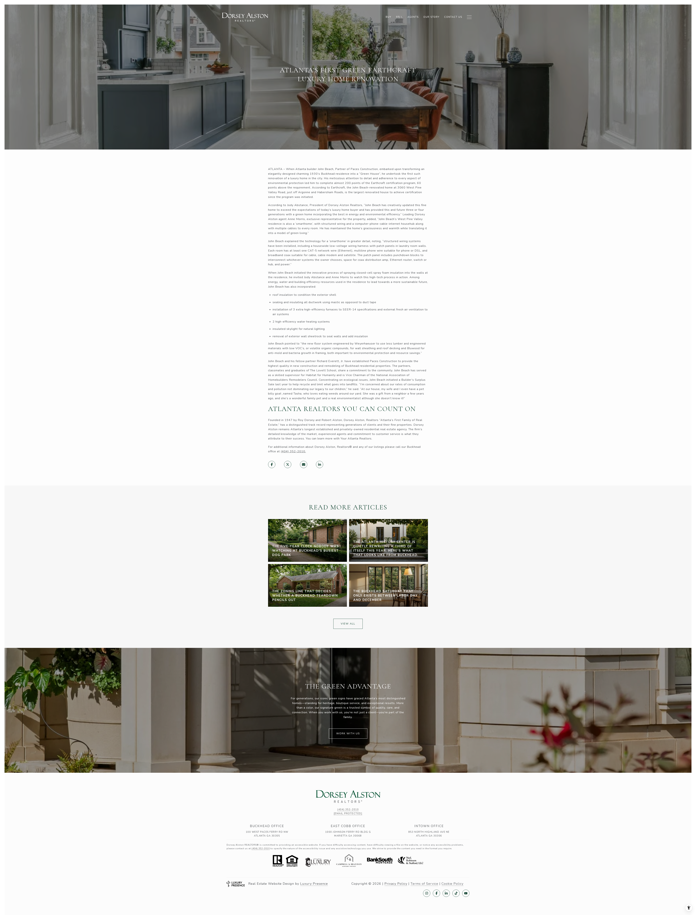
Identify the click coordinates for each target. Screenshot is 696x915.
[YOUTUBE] (465, 893)
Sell (399, 17)
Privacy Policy (395, 883)
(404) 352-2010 (293, 451)
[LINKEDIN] (446, 893)
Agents (413, 17)
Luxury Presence (314, 883)
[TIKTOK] (456, 893)
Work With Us (348, 733)
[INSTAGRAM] (426, 893)
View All (348, 623)
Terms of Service (424, 883)
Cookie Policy (452, 883)
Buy (388, 17)
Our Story (431, 17)
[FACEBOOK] (436, 893)
